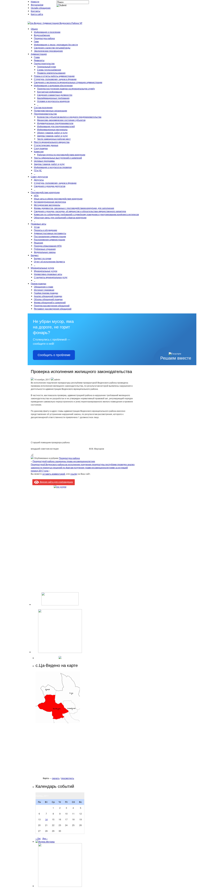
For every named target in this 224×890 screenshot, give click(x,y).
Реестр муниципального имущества (51, 141)
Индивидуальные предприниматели (55, 123)
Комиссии (39, 151)
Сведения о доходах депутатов (49, 185)
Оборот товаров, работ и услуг (52, 132)
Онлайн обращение (41, 7)
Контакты (35, 10)
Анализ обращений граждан (48, 296)
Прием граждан (38, 283)
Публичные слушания (45, 248)
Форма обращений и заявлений (50, 302)
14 (46, 819)
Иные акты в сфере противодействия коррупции (58, 198)
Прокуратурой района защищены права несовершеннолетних (64, 461)
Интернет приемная (44, 289)
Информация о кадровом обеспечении (53, 85)
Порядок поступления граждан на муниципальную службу (66, 88)
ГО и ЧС (38, 170)
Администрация (39, 53)
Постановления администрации (50, 236)
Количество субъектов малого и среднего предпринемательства (69, 116)
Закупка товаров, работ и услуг (52, 135)
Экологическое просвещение (48, 50)
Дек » (45, 838)
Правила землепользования (51, 72)
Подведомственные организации (50, 110)
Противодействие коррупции (45, 192)
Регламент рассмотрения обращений (52, 308)
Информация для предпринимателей (56, 126)
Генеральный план (46, 66)
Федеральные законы (45, 252)
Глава (37, 57)
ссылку (73, 473)
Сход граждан (41, 148)
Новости (35, 1)
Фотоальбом (37, 4)
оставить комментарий (53, 473)
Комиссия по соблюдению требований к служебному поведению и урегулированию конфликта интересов (86, 214)
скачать (55, 778)
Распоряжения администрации (49, 239)
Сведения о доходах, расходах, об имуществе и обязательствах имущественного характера (80, 211)
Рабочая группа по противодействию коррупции (61, 154)
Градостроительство (44, 63)
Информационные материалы (52, 129)
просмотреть (67, 778)
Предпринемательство (45, 113)
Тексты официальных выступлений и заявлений (58, 157)
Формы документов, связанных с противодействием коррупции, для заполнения (74, 208)
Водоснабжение (42, 35)
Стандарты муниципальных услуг (50, 277)
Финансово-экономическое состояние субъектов (61, 119)
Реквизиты (39, 60)
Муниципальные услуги (42, 267)
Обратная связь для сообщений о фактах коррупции (60, 217)
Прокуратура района (44, 38)
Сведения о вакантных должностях (54, 94)
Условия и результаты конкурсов (53, 101)
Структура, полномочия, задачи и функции (55, 79)
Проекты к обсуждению (45, 230)
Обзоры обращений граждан (48, 299)
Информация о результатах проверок (53, 167)
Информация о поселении (47, 31)
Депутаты (39, 179)
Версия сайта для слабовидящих (56, 481)
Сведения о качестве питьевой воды (52, 47)
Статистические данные (46, 145)
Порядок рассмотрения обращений (51, 305)
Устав (37, 226)
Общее (34, 28)
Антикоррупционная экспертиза (50, 201)
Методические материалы (47, 204)
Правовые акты (38, 223)
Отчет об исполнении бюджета (49, 261)
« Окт (38, 838)
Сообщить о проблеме (54, 355)
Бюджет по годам (42, 258)
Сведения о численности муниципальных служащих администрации (68, 82)
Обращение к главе (43, 286)
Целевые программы (44, 160)
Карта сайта (37, 14)
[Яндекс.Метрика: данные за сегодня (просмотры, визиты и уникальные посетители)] (45, 841)
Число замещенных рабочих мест (54, 138)
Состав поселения (43, 107)
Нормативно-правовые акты (48, 274)
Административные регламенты (50, 233)
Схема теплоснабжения (49, 69)
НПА (36, 195)
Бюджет (35, 255)
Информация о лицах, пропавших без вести (56, 44)
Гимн (36, 41)
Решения (38, 242)
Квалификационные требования (53, 97)
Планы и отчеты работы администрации (54, 75)
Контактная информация (49, 91)
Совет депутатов (39, 176)
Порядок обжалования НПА (48, 245)
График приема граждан (46, 292)
